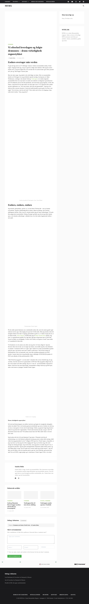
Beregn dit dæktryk (37, 1)
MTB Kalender (50, 1)
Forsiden (7, 1)
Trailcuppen (34, 79)
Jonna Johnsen (20, 335)
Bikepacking (64, 594)
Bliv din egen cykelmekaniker (18, 583)
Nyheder (10, 44)
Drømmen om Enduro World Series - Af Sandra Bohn (26, 525)
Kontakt (24, 1)
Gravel (73, 594)
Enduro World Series (40, 335)
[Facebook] (68, 2)
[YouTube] (72, 2)
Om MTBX (15, 1)
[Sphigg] (79, 2)
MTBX (8, 6)
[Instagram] (76, 2)
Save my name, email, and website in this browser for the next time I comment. (29, 552)
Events (42, 500)
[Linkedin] (83, 2)
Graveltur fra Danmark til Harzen (23, 577)
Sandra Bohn (12, 58)
